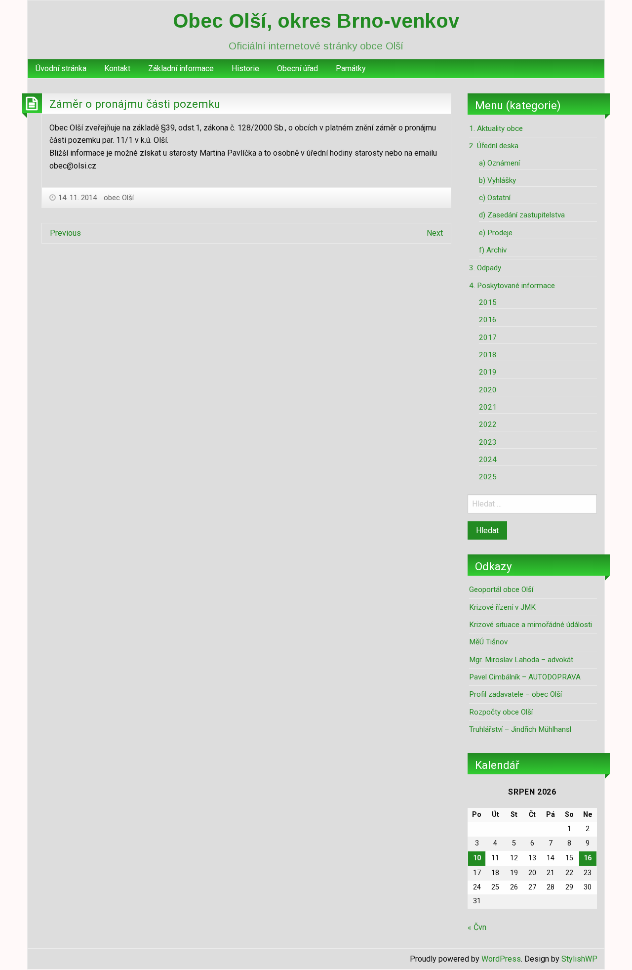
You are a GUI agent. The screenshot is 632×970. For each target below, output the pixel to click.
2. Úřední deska (493, 145)
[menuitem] (61, 68)
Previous (65, 233)
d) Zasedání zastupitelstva (522, 215)
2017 (488, 337)
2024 (488, 459)
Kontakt (117, 68)
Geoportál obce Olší (501, 589)
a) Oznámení (499, 163)
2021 (488, 407)
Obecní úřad (297, 68)
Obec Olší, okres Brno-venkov (316, 21)
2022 (488, 424)
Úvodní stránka (61, 68)
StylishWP (579, 959)
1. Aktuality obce (496, 128)
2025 (488, 476)
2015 (488, 302)
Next (435, 233)
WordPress (501, 959)
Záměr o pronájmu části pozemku (134, 103)
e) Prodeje (496, 232)
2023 (488, 442)
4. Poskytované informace (512, 285)
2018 (488, 354)
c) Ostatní (495, 197)
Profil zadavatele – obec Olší (515, 694)
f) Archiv (493, 250)
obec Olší (119, 197)
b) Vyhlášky (497, 180)
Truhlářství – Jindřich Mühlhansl (520, 729)
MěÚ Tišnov (488, 641)
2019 (488, 372)
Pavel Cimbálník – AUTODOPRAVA (525, 677)
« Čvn (477, 927)
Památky (351, 68)
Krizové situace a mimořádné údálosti (530, 624)
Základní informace (181, 68)
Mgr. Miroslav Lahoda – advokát (521, 659)
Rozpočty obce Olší (501, 712)
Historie (245, 68)
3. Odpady (485, 267)
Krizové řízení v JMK (502, 607)
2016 (488, 319)
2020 (488, 389)
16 (588, 858)
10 (477, 858)
